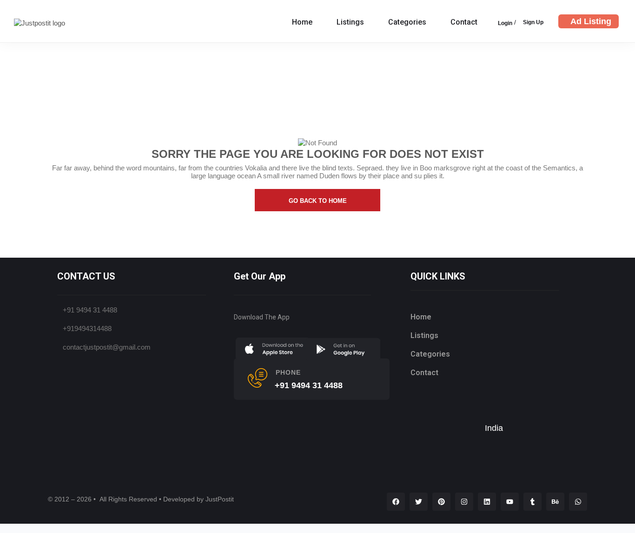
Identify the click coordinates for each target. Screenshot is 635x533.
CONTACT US (86, 276)
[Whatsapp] (578, 502)
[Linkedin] (487, 502)
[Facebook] (396, 502)
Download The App (262, 317)
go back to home (318, 200)
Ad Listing (590, 21)
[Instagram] (464, 502)
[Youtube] (510, 502)
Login (505, 23)
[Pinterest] (441, 502)
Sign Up (533, 22)
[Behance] (555, 502)
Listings (350, 22)
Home (302, 22)
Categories (407, 22)
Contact (463, 22)
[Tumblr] (532, 502)
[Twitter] (419, 502)
